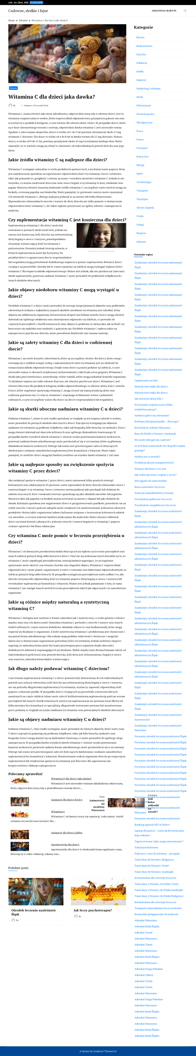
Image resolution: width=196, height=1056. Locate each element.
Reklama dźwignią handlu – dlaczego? (157, 421)
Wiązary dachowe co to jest (150, 468)
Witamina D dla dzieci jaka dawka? (71, 778)
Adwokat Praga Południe (149, 969)
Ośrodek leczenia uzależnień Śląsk (33, 912)
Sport (139, 173)
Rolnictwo (142, 156)
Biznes (140, 37)
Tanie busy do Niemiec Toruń (152, 865)
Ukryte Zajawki (145, 207)
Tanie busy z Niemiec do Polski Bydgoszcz (159, 896)
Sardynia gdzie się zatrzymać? (152, 415)
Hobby (140, 71)
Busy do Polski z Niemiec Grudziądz (155, 433)
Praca (139, 131)
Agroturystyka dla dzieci (65, 844)
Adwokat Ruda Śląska (147, 926)
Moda (139, 97)
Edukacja (141, 62)
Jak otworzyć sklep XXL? (149, 398)
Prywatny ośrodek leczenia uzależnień (157, 818)
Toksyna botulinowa (146, 847)
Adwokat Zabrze (144, 975)
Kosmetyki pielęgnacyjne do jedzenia (156, 914)
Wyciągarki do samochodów (151, 480)
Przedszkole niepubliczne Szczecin (155, 505)
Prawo (140, 139)
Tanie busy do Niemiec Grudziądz (154, 871)
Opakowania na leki (146, 380)
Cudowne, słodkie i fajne (28, 10)
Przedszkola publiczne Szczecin (153, 499)
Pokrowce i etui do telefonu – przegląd (157, 853)
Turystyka (142, 199)
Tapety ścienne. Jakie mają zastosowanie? (159, 841)
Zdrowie (13, 88)
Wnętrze (141, 233)
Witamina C (58, 811)
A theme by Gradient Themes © (98, 1051)
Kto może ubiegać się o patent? (153, 439)
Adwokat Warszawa (146, 920)
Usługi (140, 224)
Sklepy (140, 165)
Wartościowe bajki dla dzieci (151, 386)
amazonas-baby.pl (164, 10)
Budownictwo (144, 46)
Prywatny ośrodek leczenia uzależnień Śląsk (161, 736)
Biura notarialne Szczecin (150, 487)
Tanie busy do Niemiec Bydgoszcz (154, 859)
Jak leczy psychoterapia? (93, 910)
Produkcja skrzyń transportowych (154, 462)
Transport (142, 190)
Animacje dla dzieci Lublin (66, 832)
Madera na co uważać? (147, 456)
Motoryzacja (143, 105)
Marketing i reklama (148, 88)
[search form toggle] (185, 10)
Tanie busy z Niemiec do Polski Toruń (156, 884)
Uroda (139, 216)
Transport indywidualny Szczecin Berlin (158, 908)
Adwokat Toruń (143, 932)
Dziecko (141, 54)
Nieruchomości (145, 114)
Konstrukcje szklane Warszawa (152, 427)
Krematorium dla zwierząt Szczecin (155, 877)
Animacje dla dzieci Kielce (66, 799)
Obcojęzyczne (144, 122)
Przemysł (141, 148)
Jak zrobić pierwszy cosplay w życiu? (155, 474)
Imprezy (141, 80)
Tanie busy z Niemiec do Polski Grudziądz (159, 890)
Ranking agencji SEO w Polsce (152, 824)
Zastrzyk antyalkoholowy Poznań (154, 493)
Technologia (143, 182)
